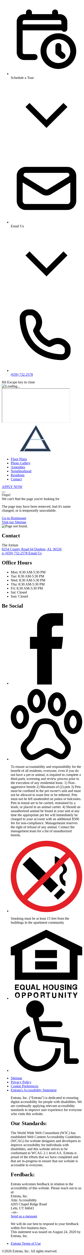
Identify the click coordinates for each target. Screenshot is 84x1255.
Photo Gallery (20, 463)
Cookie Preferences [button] (24, 1086)
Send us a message (24, 1216)
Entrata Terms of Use (26, 1243)
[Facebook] (46, 683)
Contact (16, 479)
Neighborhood (21, 471)
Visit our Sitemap (14, 522)
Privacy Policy (21, 1082)
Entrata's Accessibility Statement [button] (33, 1090)
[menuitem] (46, 459)
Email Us (35, 553)
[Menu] (3, 492)
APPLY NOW (12, 487)
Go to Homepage (14, 518)
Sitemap (16, 1078)
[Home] (35, 451)
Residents (17, 475)
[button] (46, 759)
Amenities (18, 467)
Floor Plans (19, 459)
